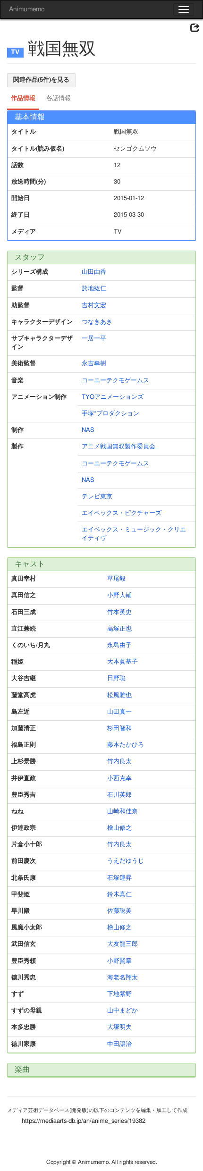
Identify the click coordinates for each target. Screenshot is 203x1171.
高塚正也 (119, 629)
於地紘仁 (94, 289)
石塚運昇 (119, 878)
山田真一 (119, 712)
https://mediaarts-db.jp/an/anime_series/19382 (83, 1121)
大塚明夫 (119, 1027)
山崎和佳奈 (122, 812)
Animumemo (26, 9)
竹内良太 (119, 761)
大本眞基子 (122, 662)
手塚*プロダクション (110, 414)
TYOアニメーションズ (113, 397)
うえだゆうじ (125, 861)
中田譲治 (119, 1044)
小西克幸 (119, 778)
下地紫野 (119, 994)
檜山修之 (119, 828)
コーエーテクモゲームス (115, 381)
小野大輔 (119, 595)
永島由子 (119, 645)
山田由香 (94, 272)
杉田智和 (119, 728)
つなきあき (97, 322)
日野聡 (116, 678)
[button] (195, 28)
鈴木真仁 (119, 895)
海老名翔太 (122, 978)
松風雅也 (119, 695)
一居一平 (94, 339)
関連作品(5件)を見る (41, 80)
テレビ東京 (97, 497)
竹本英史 (119, 612)
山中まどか (122, 1011)
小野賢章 (119, 961)
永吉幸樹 (94, 364)
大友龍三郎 (122, 944)
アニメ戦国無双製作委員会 (118, 447)
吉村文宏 (94, 306)
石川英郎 (119, 795)
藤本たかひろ (125, 745)
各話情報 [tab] (58, 98)
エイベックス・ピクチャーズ (121, 513)
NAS (88, 430)
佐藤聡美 (119, 911)
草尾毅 (116, 579)
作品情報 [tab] (23, 98)
